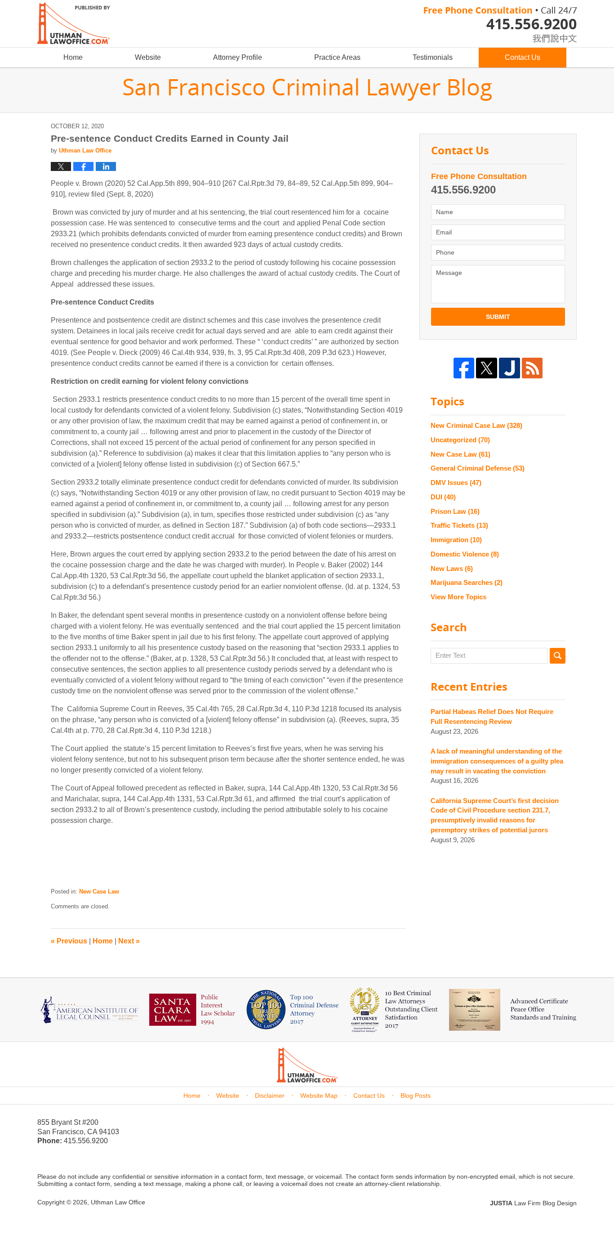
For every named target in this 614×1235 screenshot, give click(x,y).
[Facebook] (464, 368)
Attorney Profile (237, 57)
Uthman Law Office (118, 1202)
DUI (443, 497)
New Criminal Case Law (476, 425)
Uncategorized (460, 440)
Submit (498, 316)
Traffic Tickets (459, 525)
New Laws (452, 568)
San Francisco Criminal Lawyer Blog (73, 23)
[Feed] (532, 368)
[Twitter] (486, 368)
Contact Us (522, 57)
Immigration (456, 539)
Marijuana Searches (467, 582)
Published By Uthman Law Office (500, 25)
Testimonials (433, 57)
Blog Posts (415, 1095)
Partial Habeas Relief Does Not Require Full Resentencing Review (492, 716)
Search (557, 656)
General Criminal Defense (478, 468)
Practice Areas (337, 57)
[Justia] (509, 368)
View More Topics (458, 597)
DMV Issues (456, 482)
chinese (545, 36)
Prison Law (455, 511)
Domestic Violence (465, 554)
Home (73, 57)
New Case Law (99, 891)
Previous (69, 941)
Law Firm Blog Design (533, 1203)
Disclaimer (270, 1095)
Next (129, 941)
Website (148, 57)
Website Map (319, 1095)
